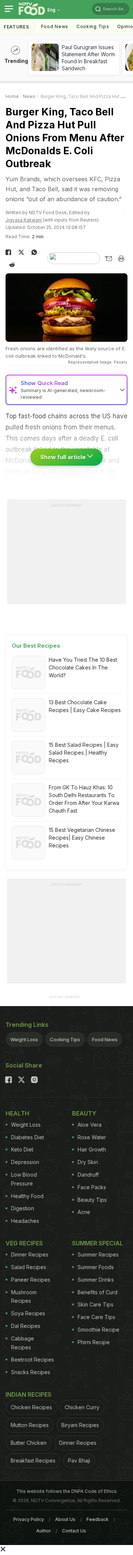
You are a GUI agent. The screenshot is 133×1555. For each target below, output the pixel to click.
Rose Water (92, 1137)
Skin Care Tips (95, 1304)
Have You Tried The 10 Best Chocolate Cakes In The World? (83, 667)
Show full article (63, 457)
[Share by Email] (108, 258)
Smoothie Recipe (98, 1329)
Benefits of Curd (97, 1292)
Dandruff (88, 1174)
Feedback (97, 1519)
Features (16, 27)
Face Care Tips (96, 1317)
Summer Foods (96, 1267)
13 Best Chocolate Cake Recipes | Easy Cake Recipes (85, 706)
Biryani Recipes (80, 1425)
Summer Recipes (98, 1254)
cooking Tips (92, 26)
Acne (84, 1212)
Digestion (22, 1208)
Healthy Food (27, 1196)
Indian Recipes (28, 1394)
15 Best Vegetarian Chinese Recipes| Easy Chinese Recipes (82, 838)
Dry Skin (88, 1162)
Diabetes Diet (27, 1137)
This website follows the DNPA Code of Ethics (66, 1491)
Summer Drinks (96, 1279)
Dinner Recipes (29, 1254)
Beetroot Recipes (32, 1359)
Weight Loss (24, 1039)
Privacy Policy (28, 1519)
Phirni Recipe (94, 1342)
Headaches (25, 1221)
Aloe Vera (90, 1124)
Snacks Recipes (30, 1372)
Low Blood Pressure (24, 1179)
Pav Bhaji (79, 1460)
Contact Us (74, 1531)
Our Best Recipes (36, 645)
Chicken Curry (82, 1407)
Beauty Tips (92, 1200)
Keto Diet (22, 1149)
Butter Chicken (29, 1443)
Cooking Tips (65, 1039)
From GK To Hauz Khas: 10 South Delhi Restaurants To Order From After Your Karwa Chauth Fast (84, 799)
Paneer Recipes (30, 1279)
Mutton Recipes (30, 1425)
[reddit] (12, 265)
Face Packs (92, 1187)
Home (12, 96)
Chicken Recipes (31, 1407)
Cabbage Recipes (22, 1342)
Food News (54, 26)
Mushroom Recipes (24, 1296)
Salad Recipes (28, 1267)
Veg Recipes (24, 1243)
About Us (65, 1519)
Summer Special (97, 1243)
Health (17, 1113)
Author (43, 1531)
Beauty (84, 1113)
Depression (25, 1162)
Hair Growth (92, 1149)
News (29, 96)
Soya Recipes (28, 1313)
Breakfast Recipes (33, 1460)
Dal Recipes (25, 1326)
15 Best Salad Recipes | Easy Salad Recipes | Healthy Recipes (84, 752)
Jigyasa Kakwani (24, 220)
